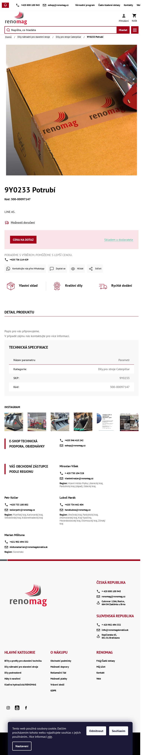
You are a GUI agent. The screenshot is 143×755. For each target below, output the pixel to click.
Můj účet (100, 666)
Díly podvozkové (12, 672)
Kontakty (128, 5)
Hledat (123, 30)
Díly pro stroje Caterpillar (114, 369)
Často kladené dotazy (109, 5)
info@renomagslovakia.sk (115, 630)
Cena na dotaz (23, 240)
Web (139, 5)
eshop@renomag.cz (75, 445)
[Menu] (135, 30)
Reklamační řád (58, 672)
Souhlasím (118, 731)
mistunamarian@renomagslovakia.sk (28, 547)
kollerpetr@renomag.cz (22, 509)
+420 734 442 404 (74, 504)
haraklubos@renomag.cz (77, 509)
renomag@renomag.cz (113, 596)
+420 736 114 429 (19, 259)
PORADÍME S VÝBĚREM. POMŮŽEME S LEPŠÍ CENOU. (38, 255)
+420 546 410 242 (74, 440)
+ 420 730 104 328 (74, 473)
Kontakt (100, 672)
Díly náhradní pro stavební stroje (21, 666)
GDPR (53, 690)
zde (49, 736)
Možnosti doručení (23, 222)
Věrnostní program (85, 5)
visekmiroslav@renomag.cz (79, 478)
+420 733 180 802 (19, 504)
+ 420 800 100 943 (111, 591)
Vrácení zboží (57, 684)
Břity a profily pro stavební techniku (23, 660)
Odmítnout (96, 731)
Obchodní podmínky (60, 660)
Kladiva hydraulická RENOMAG (20, 684)
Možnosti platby (58, 678)
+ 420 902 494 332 (111, 624)
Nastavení (21, 746)
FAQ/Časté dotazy (105, 660)
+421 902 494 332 (19, 541)
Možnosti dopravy (59, 666)
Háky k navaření (12, 678)
